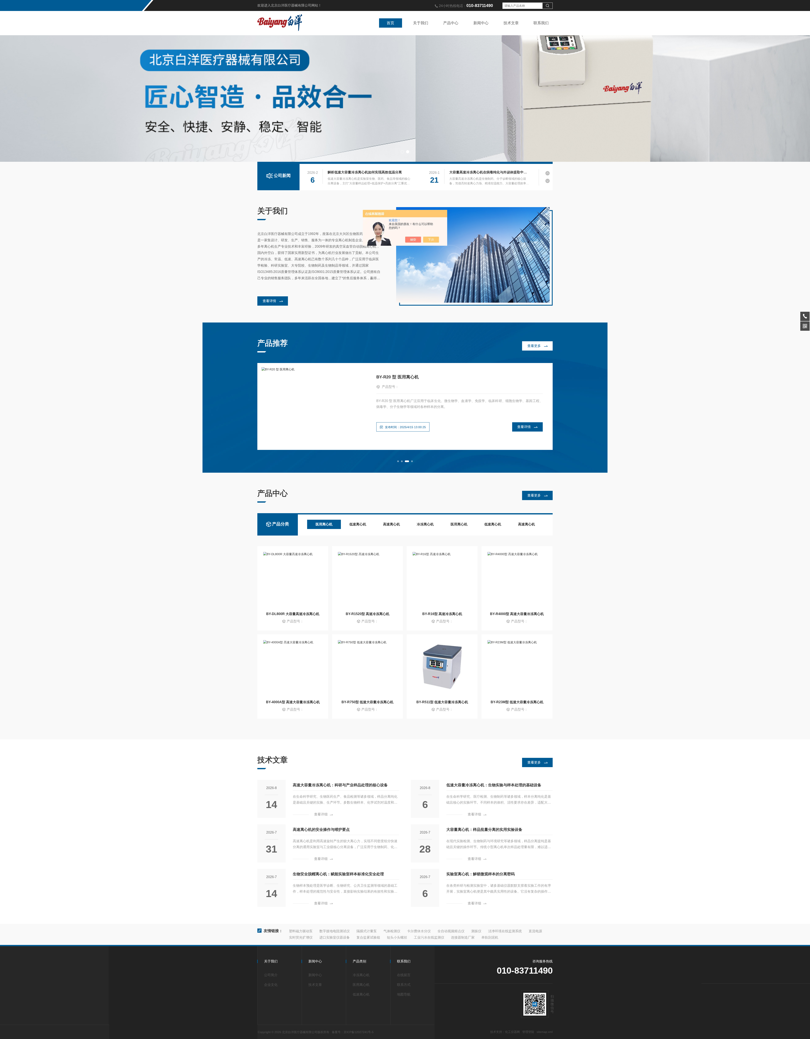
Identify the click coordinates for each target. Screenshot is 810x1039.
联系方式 (403, 984)
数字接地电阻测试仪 (334, 931)
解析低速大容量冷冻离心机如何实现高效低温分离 (365, 172)
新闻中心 (481, 23)
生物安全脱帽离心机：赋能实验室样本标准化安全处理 (338, 874)
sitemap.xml (545, 1032)
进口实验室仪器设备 (334, 937)
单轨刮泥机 (489, 937)
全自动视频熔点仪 (450, 931)
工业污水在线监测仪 (429, 937)
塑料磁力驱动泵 (301, 931)
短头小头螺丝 (397, 937)
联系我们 (541, 23)
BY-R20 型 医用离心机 (397, 377)
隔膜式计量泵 (366, 931)
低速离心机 (357, 524)
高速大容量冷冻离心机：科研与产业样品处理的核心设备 (340, 785)
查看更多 (534, 346)
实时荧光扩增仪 (301, 937)
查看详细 (321, 814)
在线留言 (403, 975)
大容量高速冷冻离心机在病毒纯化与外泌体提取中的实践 (489, 172)
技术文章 (511, 23)
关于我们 (420, 23)
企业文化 (271, 984)
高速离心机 (391, 524)
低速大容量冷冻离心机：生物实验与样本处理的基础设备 (493, 785)
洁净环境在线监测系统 (505, 931)
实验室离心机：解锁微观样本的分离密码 (480, 874)
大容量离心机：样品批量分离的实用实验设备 (484, 829)
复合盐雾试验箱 (368, 937)
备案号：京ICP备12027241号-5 (353, 1032)
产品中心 (450, 23)
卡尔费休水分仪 (419, 931)
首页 (390, 23)
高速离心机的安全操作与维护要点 (321, 829)
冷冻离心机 (425, 524)
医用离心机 (324, 524)
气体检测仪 (391, 931)
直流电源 (535, 931)
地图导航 (403, 994)
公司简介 (271, 975)
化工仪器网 (512, 1032)
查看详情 (269, 301)
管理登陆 (528, 1032)
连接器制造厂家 (463, 937)
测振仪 (476, 931)
